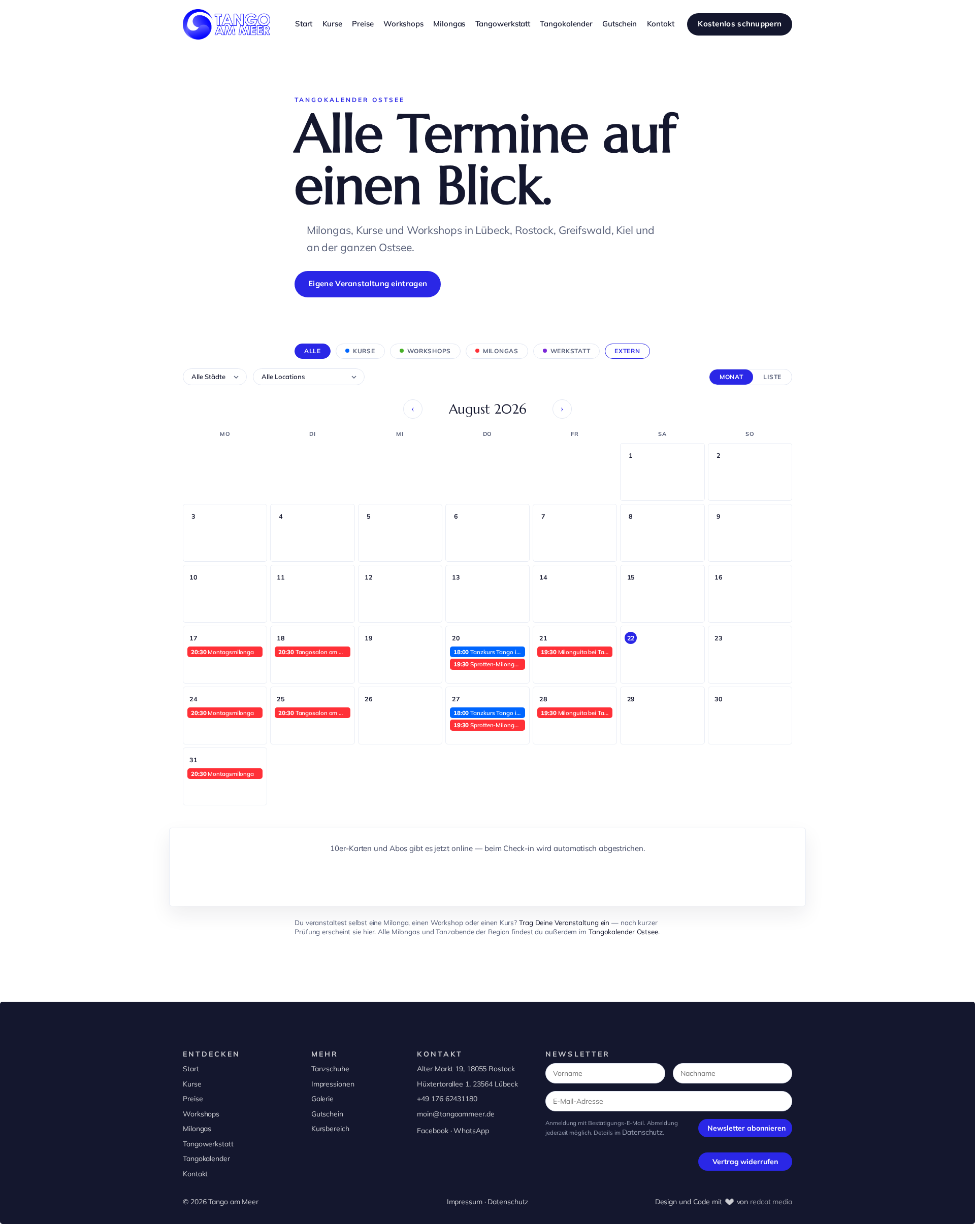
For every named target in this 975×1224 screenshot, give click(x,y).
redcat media (771, 1201)
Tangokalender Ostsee (623, 931)
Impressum (464, 1201)
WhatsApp (471, 1130)
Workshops (201, 1113)
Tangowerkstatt (208, 1143)
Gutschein (327, 1113)
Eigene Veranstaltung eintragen (367, 283)
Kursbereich (330, 1128)
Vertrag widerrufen (744, 1161)
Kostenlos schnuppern (740, 23)
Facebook (432, 1130)
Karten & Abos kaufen (487, 876)
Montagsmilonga (222, 652)
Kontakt (195, 1173)
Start (191, 1068)
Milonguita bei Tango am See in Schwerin (576, 652)
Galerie (322, 1098)
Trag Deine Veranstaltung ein (564, 922)
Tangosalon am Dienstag (314, 652)
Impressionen (332, 1084)
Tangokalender (206, 1158)
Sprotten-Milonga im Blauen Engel (489, 664)
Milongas (197, 1128)
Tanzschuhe (330, 1068)
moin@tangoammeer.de (455, 1113)
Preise (193, 1098)
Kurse (192, 1084)
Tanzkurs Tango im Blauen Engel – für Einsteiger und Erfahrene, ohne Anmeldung (489, 652)
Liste (772, 377)
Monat (731, 377)
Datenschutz (642, 1132)
